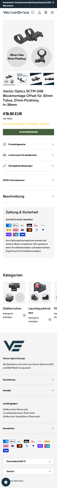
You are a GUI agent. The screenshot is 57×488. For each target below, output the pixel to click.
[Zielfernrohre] (14, 292)
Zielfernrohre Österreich (15, 409)
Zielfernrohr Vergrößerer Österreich (21, 416)
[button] (46, 12)
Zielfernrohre (12, 308)
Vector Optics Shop (16, 481)
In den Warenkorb (28, 132)
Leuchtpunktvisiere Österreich (19, 412)
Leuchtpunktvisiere (39, 311)
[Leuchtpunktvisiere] (40, 292)
